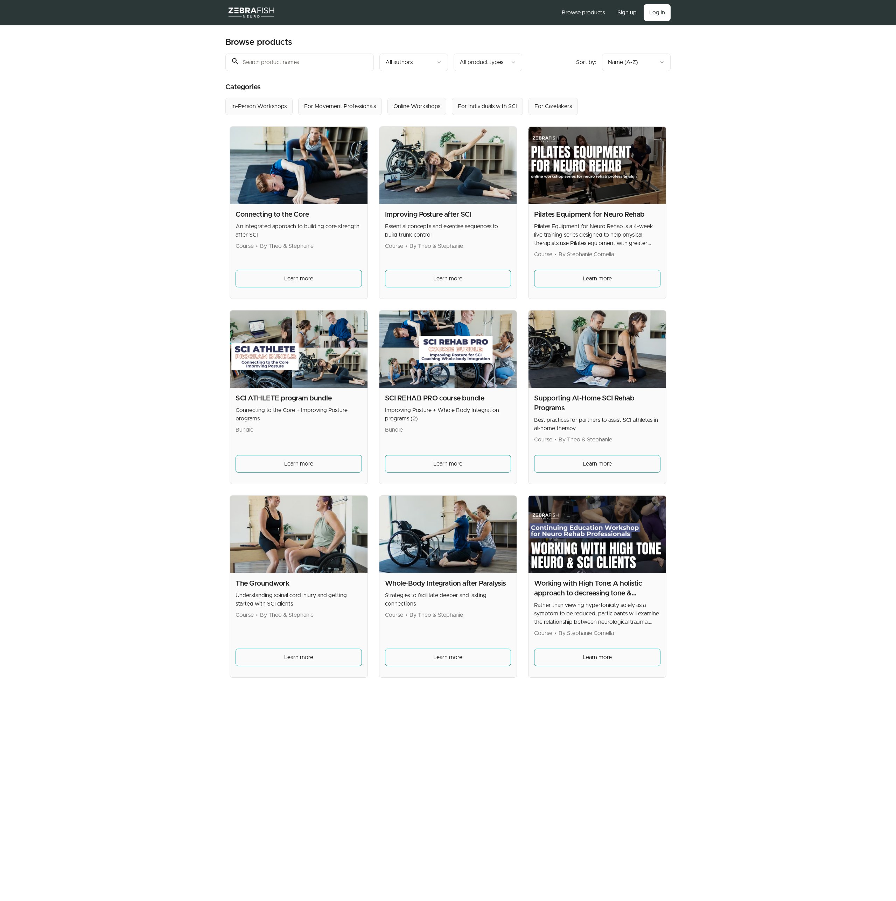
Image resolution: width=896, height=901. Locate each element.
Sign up (627, 12)
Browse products (583, 12)
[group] (419, 106)
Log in (657, 12)
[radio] (259, 106)
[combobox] (413, 62)
